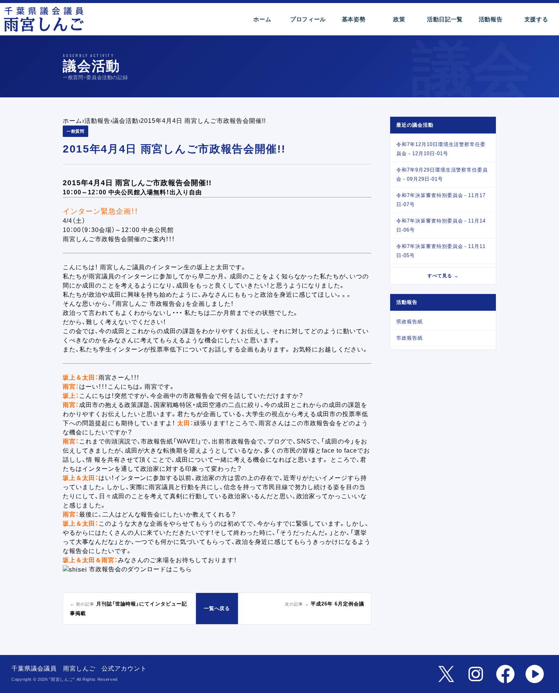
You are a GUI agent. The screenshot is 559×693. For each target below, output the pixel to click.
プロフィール (308, 19)
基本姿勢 (354, 19)
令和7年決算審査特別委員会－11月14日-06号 (441, 225)
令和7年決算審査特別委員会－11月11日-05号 (441, 250)
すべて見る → (443, 275)
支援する (536, 19)
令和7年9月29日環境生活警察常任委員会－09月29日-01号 (442, 174)
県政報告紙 (409, 321)
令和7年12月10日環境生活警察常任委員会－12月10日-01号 (441, 148)
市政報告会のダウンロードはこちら (140, 569)
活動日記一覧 (445, 19)
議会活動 (125, 121)
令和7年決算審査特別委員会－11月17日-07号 (441, 199)
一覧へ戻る (217, 608)
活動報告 (491, 19)
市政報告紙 (409, 338)
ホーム (262, 19)
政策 (399, 19)
